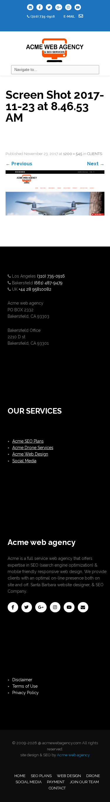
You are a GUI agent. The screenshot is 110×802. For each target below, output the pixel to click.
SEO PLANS (41, 776)
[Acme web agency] (55, 48)
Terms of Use (25, 686)
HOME (20, 776)
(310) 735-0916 (43, 16)
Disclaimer (22, 679)
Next (95, 163)
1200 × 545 (72, 154)
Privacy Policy (25, 692)
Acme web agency (73, 755)
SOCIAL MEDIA (29, 782)
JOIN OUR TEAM (84, 782)
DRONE (93, 776)
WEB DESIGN (69, 776)
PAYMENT (56, 782)
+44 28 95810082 (35, 289)
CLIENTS (94, 154)
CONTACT (57, 788)
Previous (19, 163)
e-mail (70, 16)
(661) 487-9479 (48, 283)
